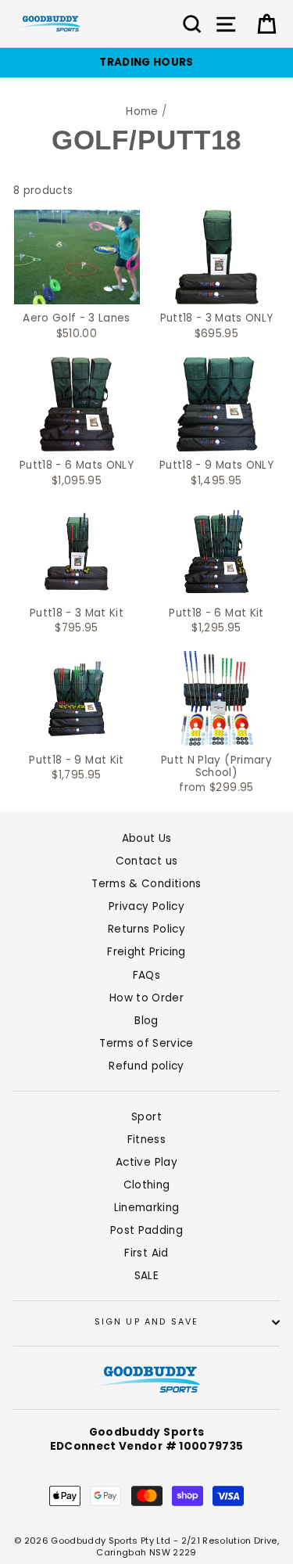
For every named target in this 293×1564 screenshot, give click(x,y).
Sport (146, 1116)
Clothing (146, 1184)
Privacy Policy (146, 906)
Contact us (146, 861)
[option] (146, 63)
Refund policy (146, 1066)
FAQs (146, 975)
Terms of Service (146, 1043)
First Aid (146, 1253)
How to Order (146, 998)
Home (142, 111)
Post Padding (146, 1230)
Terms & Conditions (146, 883)
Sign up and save (147, 1322)
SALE (146, 1275)
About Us (147, 838)
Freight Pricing (146, 951)
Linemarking (147, 1207)
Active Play (146, 1162)
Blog (146, 1020)
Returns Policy (146, 929)
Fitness (146, 1139)
